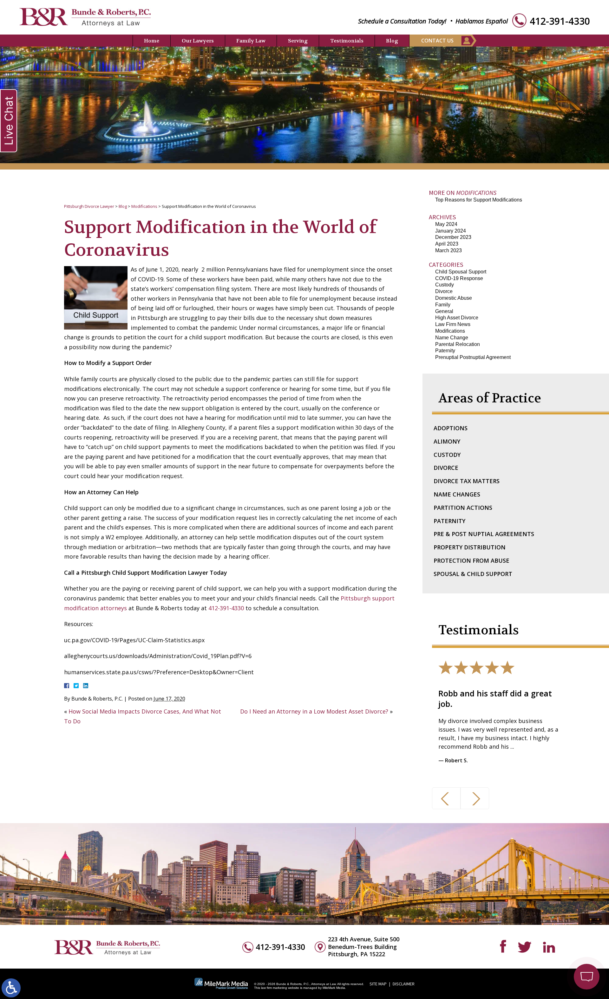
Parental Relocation (457, 344)
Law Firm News (452, 324)
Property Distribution (470, 547)
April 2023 (446, 244)
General (444, 311)
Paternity (445, 350)
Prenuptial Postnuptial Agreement (473, 357)
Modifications (144, 206)
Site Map (378, 984)
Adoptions (451, 428)
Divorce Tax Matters (467, 481)
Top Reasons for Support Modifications (478, 199)
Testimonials (346, 40)
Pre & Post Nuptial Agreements (484, 534)
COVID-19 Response (459, 278)
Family (442, 304)
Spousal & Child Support (473, 574)
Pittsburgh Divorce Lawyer (89, 206)
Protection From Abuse (471, 560)
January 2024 (450, 231)
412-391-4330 (560, 21)
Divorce (444, 291)
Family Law (250, 40)
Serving (298, 40)
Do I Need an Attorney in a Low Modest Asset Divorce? (314, 711)
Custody (444, 284)
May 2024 (446, 224)
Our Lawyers (198, 40)
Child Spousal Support (460, 271)
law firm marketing (274, 987)
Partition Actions (463, 507)
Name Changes (457, 494)
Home (151, 40)
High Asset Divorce (456, 317)
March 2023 (448, 250)
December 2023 (453, 237)
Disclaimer (404, 984)
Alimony (447, 441)
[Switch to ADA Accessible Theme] (11, 987)
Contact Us (437, 40)
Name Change (451, 337)
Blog (392, 40)
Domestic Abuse (453, 298)
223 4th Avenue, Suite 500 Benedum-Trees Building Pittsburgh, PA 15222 (363, 947)
